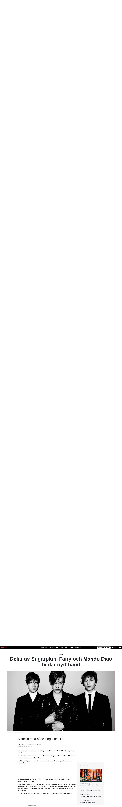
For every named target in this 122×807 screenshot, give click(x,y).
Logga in (114, 647)
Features (64, 647)
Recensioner (54, 647)
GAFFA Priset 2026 (75, 647)
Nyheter (44, 647)
